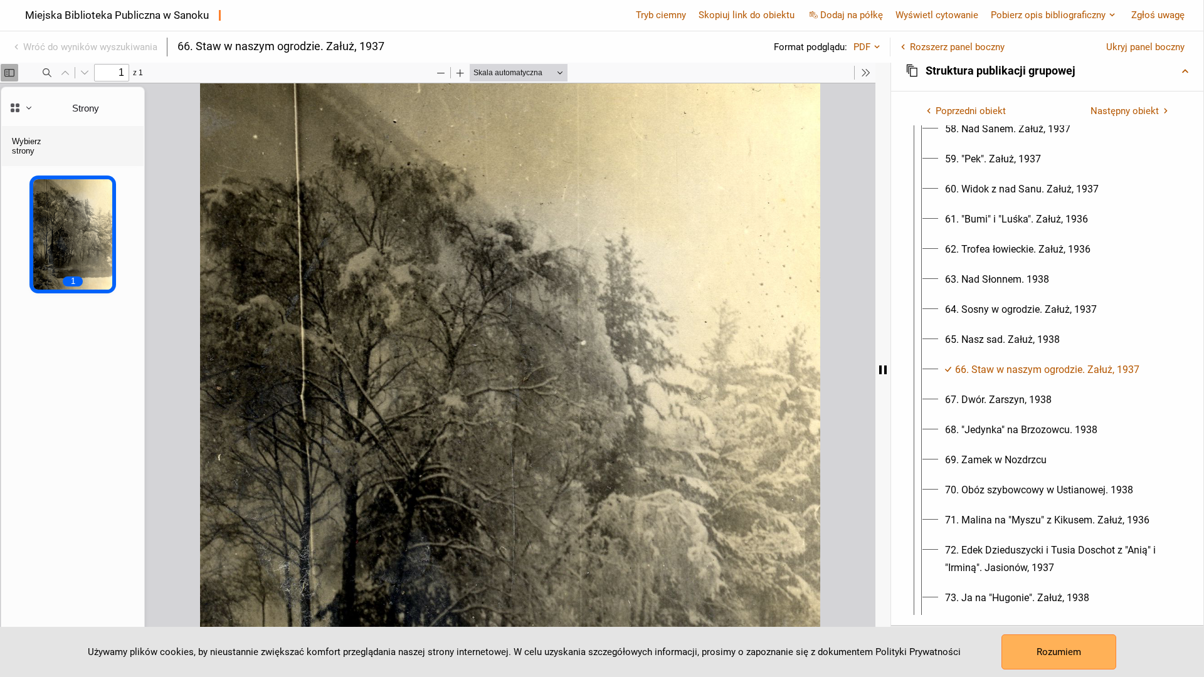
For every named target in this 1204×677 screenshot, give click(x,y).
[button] (1047, 71)
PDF (861, 47)
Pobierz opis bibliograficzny (1048, 15)
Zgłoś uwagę (1158, 15)
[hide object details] (882, 370)
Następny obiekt (1124, 111)
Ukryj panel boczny (1145, 47)
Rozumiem (1059, 652)
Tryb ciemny (661, 15)
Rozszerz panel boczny (957, 47)
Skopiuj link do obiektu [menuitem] (747, 15)
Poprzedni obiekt (971, 111)
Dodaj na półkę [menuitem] (851, 15)
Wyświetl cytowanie (936, 15)
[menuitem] (1007, 129)
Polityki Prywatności (918, 652)
